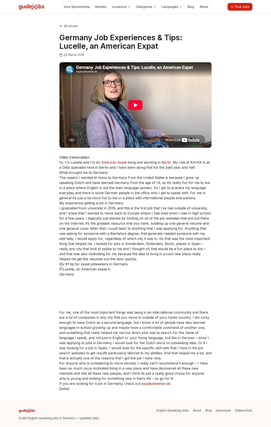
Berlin (166, 162)
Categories (144, 6)
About (204, 6)
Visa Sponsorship (77, 6)
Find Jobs (242, 6)
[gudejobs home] (31, 7)
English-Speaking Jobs (172, 410)
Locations (119, 6)
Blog (191, 6)
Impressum (223, 410)
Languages (170, 6)
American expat (114, 162)
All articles (71, 26)
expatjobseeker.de (155, 383)
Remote (100, 6)
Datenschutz (243, 410)
